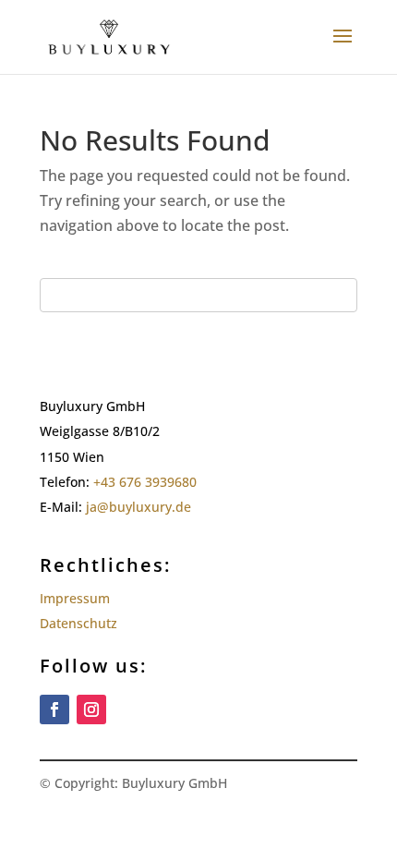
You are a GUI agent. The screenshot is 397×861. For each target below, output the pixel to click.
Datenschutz (78, 623)
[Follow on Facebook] (54, 709)
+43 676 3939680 (145, 482)
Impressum (75, 598)
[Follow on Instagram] (91, 709)
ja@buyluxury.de (140, 506)
